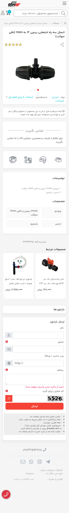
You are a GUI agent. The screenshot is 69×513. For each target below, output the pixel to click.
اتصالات (55, 23)
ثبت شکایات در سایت (24, 479)
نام (62, 328)
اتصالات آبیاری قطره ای (21, 97)
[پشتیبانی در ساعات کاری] (42, 159)
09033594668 (32, 450)
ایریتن (55, 97)
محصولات (29, 473)
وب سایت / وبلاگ (54, 356)
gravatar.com (53, 428)
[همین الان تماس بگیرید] (6, 494)
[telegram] (48, 462)
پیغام (61, 370)
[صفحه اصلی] (65, 23)
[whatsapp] (31, 462)
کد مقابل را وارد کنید (53, 391)
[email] (23, 462)
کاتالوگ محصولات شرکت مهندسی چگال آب (51, 471)
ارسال (34, 406)
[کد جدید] (8, 398)
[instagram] (39, 462)
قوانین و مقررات (55, 479)
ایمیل (61, 342)
